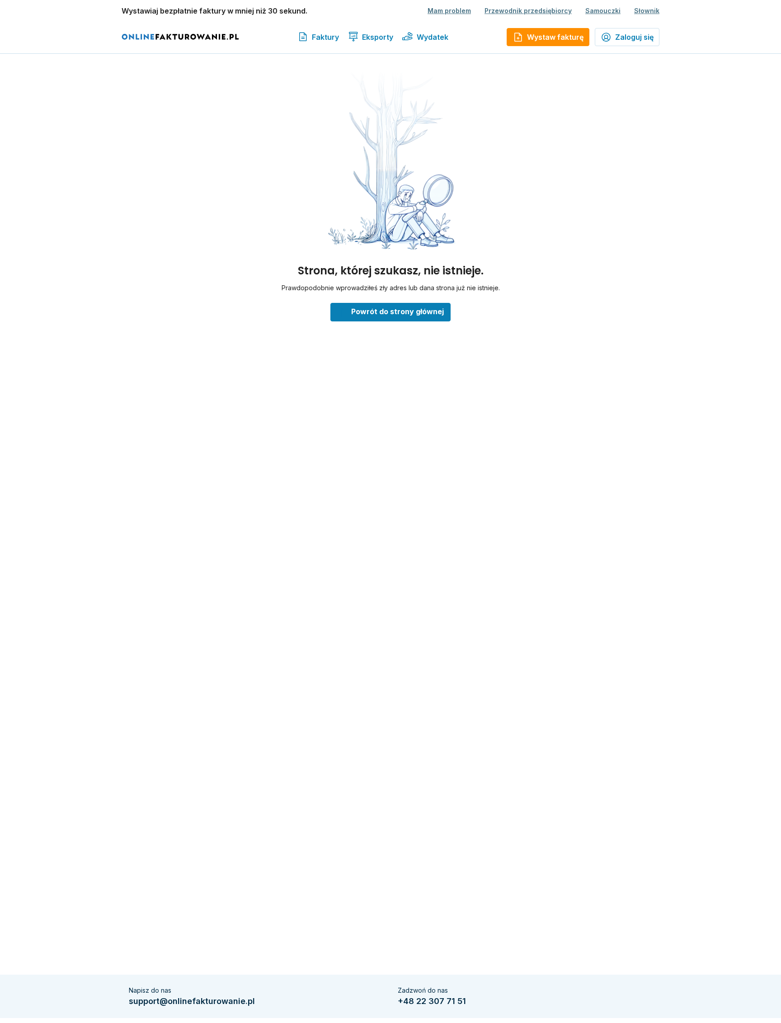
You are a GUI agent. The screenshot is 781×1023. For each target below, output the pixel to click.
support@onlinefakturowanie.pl (192, 1001)
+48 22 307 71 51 (432, 1001)
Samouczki (603, 10)
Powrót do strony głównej (397, 311)
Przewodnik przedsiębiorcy (528, 10)
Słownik (646, 10)
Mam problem (449, 10)
